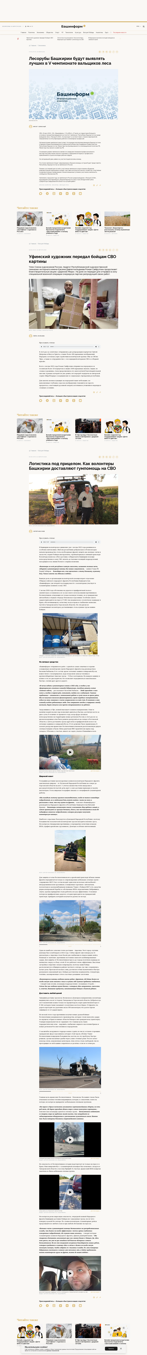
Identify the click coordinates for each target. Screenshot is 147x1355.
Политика (31, 32)
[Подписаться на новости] (80, 193)
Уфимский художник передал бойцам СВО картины (39, 38)
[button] (100, 946)
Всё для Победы (88, 32)
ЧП (62, 32)
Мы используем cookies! (36, 1347)
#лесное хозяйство (45, 185)
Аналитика (99, 32)
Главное (23, 32)
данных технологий (53, 1350)
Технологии (69, 32)
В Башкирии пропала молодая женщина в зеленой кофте (101, 38)
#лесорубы (55, 185)
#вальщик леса (64, 185)
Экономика (40, 32)
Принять (111, 1349)
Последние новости (119, 32)
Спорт (57, 32)
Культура (78, 32)
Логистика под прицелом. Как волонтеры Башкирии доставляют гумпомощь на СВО (70, 38)
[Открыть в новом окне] (40, 193)
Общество (49, 32)
